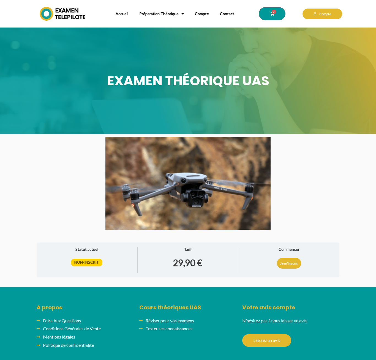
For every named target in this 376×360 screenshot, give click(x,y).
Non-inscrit (86, 262)
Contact (227, 13)
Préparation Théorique (159, 13)
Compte (202, 13)
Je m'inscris (289, 263)
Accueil (122, 13)
